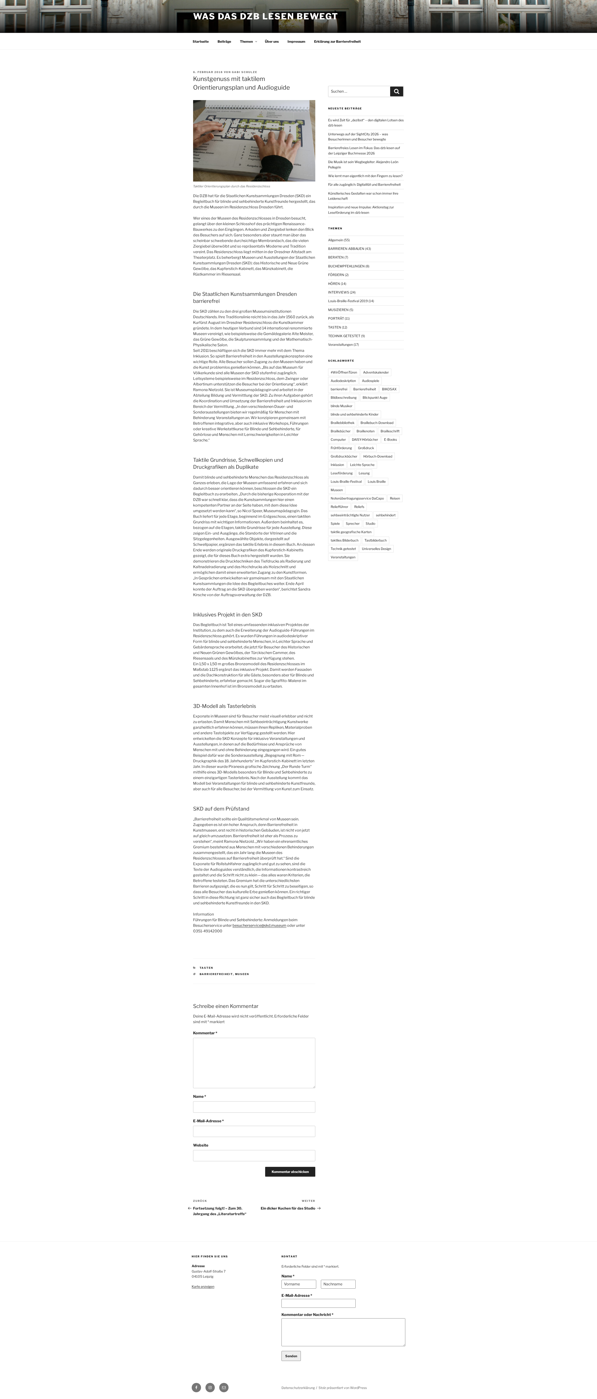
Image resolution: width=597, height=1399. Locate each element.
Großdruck (366, 448)
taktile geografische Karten (351, 532)
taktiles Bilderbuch (344, 540)
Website (200, 1145)
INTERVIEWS (338, 292)
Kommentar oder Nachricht (307, 1314)
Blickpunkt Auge (375, 397)
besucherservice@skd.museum (259, 925)
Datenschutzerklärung (298, 1388)
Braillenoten (366, 431)
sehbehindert (386, 515)
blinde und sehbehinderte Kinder (354, 414)
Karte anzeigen (203, 1286)
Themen (246, 41)
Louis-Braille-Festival (346, 481)
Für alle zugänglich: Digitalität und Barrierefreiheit (364, 184)
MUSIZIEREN (338, 310)
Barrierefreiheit (216, 974)
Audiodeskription (343, 381)
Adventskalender (376, 372)
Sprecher (353, 523)
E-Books (390, 439)
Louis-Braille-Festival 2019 (348, 301)
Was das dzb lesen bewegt (265, 16)
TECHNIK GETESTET (344, 336)
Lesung (364, 473)
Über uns (272, 41)
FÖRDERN (336, 275)
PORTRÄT (336, 318)
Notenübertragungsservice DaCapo (357, 498)
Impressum (296, 41)
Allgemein (335, 240)
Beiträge (224, 41)
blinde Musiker (341, 406)
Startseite (201, 41)
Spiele (335, 523)
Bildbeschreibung (344, 397)
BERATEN (336, 257)
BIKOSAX (389, 389)
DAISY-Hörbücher (365, 439)
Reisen (395, 498)
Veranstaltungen (340, 344)
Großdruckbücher (344, 456)
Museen (242, 974)
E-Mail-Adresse (208, 1121)
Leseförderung (342, 473)
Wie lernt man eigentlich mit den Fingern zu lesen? (365, 176)
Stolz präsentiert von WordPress (343, 1388)
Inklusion (337, 465)
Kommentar (205, 1033)
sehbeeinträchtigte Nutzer (350, 515)
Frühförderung (341, 448)
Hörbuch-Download (377, 456)
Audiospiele (370, 381)
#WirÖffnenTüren (344, 372)
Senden (291, 1356)
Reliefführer (339, 507)
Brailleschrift (390, 431)
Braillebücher (341, 431)
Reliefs (359, 507)
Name (199, 1096)
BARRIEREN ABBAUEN (346, 249)
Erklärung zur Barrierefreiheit (337, 41)
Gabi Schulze (244, 72)
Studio (370, 523)
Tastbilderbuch (375, 540)
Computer (338, 439)
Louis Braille (377, 481)
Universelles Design (376, 549)
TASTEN (206, 967)
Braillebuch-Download (377, 423)
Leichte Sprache (362, 465)
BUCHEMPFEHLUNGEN (346, 266)
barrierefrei (339, 389)
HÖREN (334, 284)
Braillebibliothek (342, 423)
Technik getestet (343, 549)
